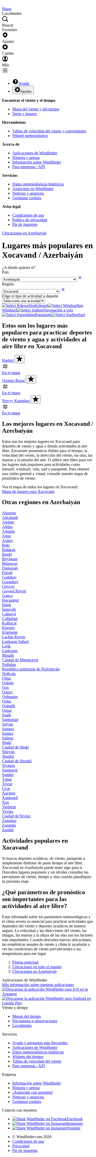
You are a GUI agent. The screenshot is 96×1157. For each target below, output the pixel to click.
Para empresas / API (28, 167)
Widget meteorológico (30, 135)
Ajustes (26, 91)
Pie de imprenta (24, 224)
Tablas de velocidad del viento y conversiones (49, 131)
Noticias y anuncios (28, 193)
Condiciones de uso (28, 215)
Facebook (75, 1119)
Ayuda (23, 83)
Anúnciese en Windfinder (33, 188)
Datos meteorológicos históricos (38, 184)
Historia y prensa (26, 157)
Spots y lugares (24, 113)
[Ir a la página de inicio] (2, 4)
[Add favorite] (19, 359)
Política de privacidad (29, 220)
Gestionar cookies (26, 198)
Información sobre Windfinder (36, 162)
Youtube (73, 1128)
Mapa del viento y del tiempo (35, 109)
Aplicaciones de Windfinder (34, 153)
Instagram (75, 1123)
